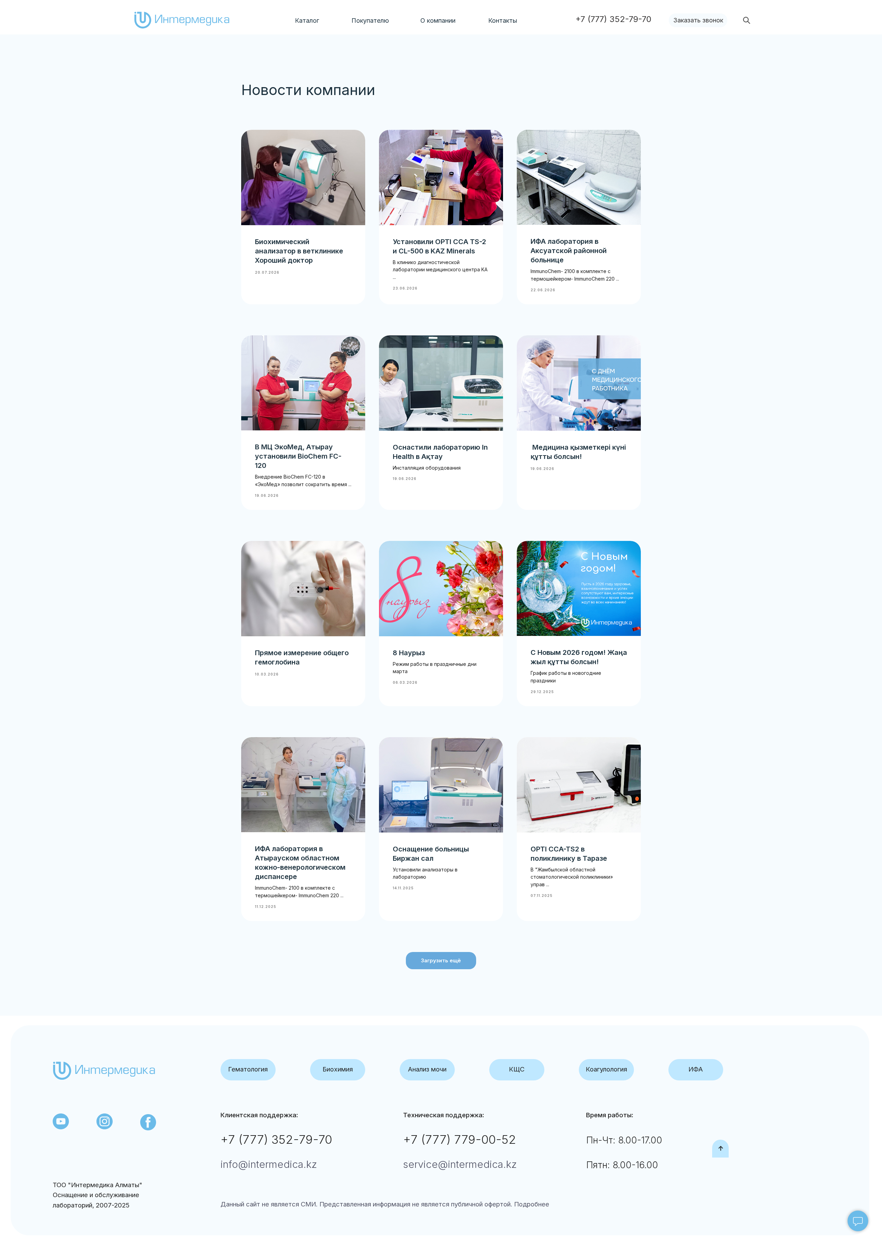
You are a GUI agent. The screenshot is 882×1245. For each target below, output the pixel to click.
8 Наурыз (409, 653)
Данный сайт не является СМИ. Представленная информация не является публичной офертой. (366, 1204)
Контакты (502, 20)
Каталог (307, 20)
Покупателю (370, 20)
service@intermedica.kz (460, 1164)
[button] (698, 20)
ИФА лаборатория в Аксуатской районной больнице (569, 250)
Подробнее (530, 1204)
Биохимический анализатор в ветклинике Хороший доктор (299, 251)
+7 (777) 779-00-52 (459, 1139)
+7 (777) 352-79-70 (276, 1139)
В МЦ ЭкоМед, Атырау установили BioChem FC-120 (298, 456)
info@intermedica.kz (268, 1164)
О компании (437, 20)
